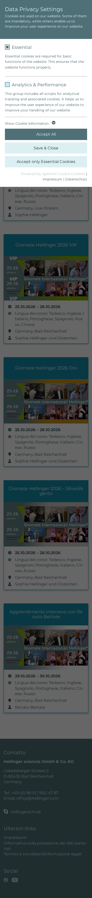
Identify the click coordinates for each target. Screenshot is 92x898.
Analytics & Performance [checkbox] (39, 85)
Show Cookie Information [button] (27, 123)
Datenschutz (76, 179)
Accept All (46, 134)
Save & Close (46, 148)
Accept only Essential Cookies (46, 161)
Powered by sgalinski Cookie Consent (53, 174)
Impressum (52, 179)
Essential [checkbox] (22, 47)
